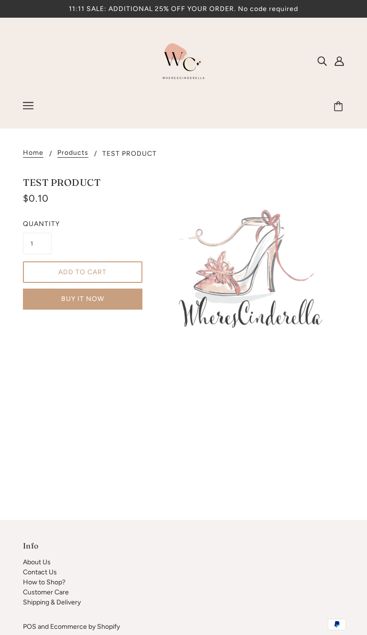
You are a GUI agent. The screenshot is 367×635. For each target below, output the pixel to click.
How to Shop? (44, 582)
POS (29, 627)
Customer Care (46, 592)
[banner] (183, 60)
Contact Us (40, 572)
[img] (322, 61)
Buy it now (82, 299)
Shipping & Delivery (52, 602)
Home (33, 153)
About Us (37, 562)
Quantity (37, 224)
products (72, 153)
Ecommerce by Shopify (85, 627)
